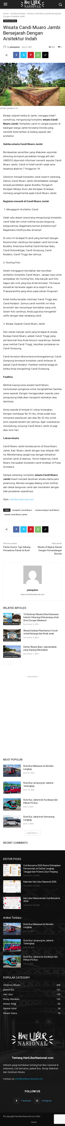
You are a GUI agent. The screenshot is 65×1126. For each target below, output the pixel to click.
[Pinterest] (31, 55)
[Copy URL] (45, 55)
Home (6, 13)
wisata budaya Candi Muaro (47, 510)
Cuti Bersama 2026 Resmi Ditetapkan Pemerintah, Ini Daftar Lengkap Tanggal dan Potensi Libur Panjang (42, 868)
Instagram (47, 1100)
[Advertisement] (32, 710)
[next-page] (10, 663)
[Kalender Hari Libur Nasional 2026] (12, 886)
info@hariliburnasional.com (29, 1078)
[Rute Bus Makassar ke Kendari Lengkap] (12, 771)
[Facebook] (16, 55)
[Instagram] (37, 1101)
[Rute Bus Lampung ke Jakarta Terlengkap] (12, 787)
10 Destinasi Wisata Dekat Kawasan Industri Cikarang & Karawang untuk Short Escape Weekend (41, 617)
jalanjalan (15, 47)
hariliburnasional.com (22, 499)
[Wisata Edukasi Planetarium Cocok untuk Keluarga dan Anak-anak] (12, 635)
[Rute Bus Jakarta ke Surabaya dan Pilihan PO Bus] (12, 804)
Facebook (26, 1100)
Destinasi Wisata (18, 13)
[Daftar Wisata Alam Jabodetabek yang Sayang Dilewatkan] (12, 651)
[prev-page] (5, 663)
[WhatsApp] (38, 55)
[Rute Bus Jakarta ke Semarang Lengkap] (12, 821)
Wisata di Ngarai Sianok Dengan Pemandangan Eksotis (50, 550)
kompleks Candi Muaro (22, 510)
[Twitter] (23, 55)
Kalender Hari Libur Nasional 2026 (39, 881)
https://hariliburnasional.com (32, 594)
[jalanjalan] (5, 47)
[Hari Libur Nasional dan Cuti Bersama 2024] (12, 903)
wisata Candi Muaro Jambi (15, 514)
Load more (31, 833)
